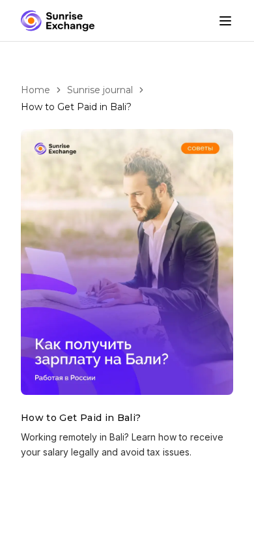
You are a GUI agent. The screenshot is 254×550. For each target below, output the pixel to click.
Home (35, 90)
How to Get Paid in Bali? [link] (76, 107)
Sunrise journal (100, 90)
